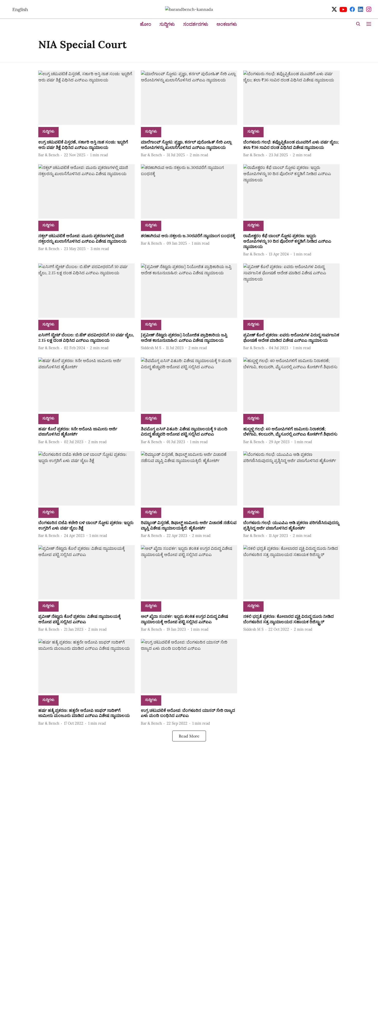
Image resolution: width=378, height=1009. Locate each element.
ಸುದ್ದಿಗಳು (167, 24)
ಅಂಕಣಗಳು (227, 24)
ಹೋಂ (145, 24)
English (20, 9)
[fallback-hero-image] (86, 98)
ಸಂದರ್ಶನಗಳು (195, 24)
